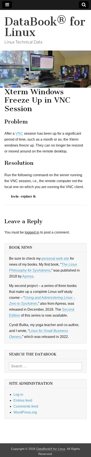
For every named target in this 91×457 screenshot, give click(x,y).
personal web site (55, 258)
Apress (27, 276)
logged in (32, 232)
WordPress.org (25, 412)
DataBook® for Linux (44, 27)
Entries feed (22, 400)
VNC (19, 133)
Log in (18, 394)
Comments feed (25, 406)
